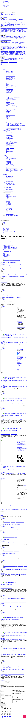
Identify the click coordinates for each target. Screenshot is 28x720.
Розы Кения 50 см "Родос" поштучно (9, 434)
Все (6, 70)
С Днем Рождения (18, 51)
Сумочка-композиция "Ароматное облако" (10, 623)
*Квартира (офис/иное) (18, 699)
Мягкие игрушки (4, 58)
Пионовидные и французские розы (8, 20)
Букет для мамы (15, 42)
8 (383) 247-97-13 (11, 14)
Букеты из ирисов (19, 29)
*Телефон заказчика (20, 691)
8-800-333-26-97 (4, 14)
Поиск (7, 212)
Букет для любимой (10, 143)
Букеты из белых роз (12, 21)
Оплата (7, 197)
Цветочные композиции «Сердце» (12, 38)
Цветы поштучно (20, 28)
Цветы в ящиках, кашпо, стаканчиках (9, 36)
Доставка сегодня (4, 62)
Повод (4, 155)
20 (20, 264)
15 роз (7, 82)
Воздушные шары (19, 58)
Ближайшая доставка (9, 231)
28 (9, 716)
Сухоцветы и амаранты (14, 32)
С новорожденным (22, 55)
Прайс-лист (8, 204)
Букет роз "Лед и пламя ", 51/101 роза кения (10, 527)
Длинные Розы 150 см (22, 23)
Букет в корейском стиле (6, 42)
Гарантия (19, 449)
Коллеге (11, 47)
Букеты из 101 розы (13, 23)
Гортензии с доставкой (6, 31)
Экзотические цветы (10, 115)
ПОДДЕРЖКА (4, 17)
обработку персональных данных (8, 687)
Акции (7, 195)
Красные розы (20, 21)
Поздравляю (15, 55)
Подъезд (15, 701)
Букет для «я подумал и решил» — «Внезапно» (11, 300)
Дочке (14, 47)
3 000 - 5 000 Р (6, 229)
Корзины (2, 38)
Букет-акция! (22, 42)
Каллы (6, 32)
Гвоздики (6, 33)
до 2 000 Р (5, 227)
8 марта (2, 51)
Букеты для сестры (5, 47)
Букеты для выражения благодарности (14, 54)
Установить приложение (20, 322)
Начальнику (14, 48)
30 (1, 717)
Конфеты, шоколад (5, 59)
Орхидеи (2, 30)
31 (2, 717)
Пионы (12, 33)
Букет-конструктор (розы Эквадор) (8, 265)
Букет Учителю (16, 52)
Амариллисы (24, 31)
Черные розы (11, 25)
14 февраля (5, 52)
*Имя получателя (17, 693)
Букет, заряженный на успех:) (7, 542)
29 (10, 716)
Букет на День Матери (9, 51)
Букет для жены (21, 46)
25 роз (3, 23)
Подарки (5, 174)
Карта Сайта (8, 211)
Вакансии (5, 6)
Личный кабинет (9, 191)
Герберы (9, 29)
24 (2, 716)
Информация (8, 192)
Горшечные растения (19, 33)
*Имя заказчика (16, 690)
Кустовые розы (20, 19)
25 (4, 716)
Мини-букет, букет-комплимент (13, 152)
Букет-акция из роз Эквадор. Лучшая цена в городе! (12, 280)
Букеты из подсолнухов (16, 31)
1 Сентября (10, 52)
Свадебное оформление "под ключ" (14, 129)
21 (20, 266)
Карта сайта (8, 207)
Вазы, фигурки (11, 58)
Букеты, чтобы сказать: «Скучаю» (13, 170)
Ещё (4, 182)
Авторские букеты (5, 43)
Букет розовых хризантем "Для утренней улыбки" (12, 403)
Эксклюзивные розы (21, 20)
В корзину (3, 264)
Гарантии (8, 201)
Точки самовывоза (9, 189)
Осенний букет (6, 44)
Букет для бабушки (13, 46)
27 (7, 716)
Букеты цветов (6, 130)
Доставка (8, 202)
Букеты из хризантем (9, 30)
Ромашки (13, 29)
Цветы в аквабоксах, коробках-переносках (14, 37)
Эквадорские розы (12, 19)
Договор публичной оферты (12, 196)
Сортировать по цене (5, 241)
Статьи (7, 210)
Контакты (8, 199)
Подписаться (3, 685)
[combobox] (2, 691)
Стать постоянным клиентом (11, 215)
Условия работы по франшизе (21, 358)
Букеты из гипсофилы (11, 99)
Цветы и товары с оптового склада (8, 28)
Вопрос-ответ (9, 208)
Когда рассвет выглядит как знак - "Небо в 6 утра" (12, 419)
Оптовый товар (4, 282)
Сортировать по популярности (17, 241)
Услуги (4, 4)
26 (5, 716)
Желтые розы (3, 24)
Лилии (9, 33)
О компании (8, 203)
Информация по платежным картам (14, 198)
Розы (4, 69)
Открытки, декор (13, 59)
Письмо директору (10, 214)
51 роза (6, 23)
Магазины (5, 1)
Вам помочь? (6, 2)
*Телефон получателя (21, 695)
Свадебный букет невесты (16, 44)
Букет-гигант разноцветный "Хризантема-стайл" (11, 654)
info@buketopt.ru (20, 349)
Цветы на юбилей (10, 165)
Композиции (6, 120)
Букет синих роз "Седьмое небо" (8, 556)
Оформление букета (13, 62)
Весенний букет (19, 43)
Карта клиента (9, 209)
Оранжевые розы (10, 24)
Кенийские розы (4, 19)
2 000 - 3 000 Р (6, 228)
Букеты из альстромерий (19, 30)
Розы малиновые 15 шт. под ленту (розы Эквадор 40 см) (13, 639)
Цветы (4, 95)
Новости (8, 194)
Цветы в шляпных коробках (12, 124)
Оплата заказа (6, 5)
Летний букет (9, 139)
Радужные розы (18, 24)
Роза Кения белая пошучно (6, 588)
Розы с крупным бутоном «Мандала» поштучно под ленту (13, 473)
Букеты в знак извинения (11, 168)
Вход (2, 13)
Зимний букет (12, 43)
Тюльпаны (3, 32)
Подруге (7, 46)
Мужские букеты (20, 47)
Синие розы (5, 25)
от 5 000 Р (5, 230)
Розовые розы (9, 91)
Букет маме (8, 161)
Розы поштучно (4, 21)
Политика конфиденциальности (22, 447)
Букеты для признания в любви (11, 53)
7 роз (25, 21)
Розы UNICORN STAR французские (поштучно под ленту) (14, 574)
